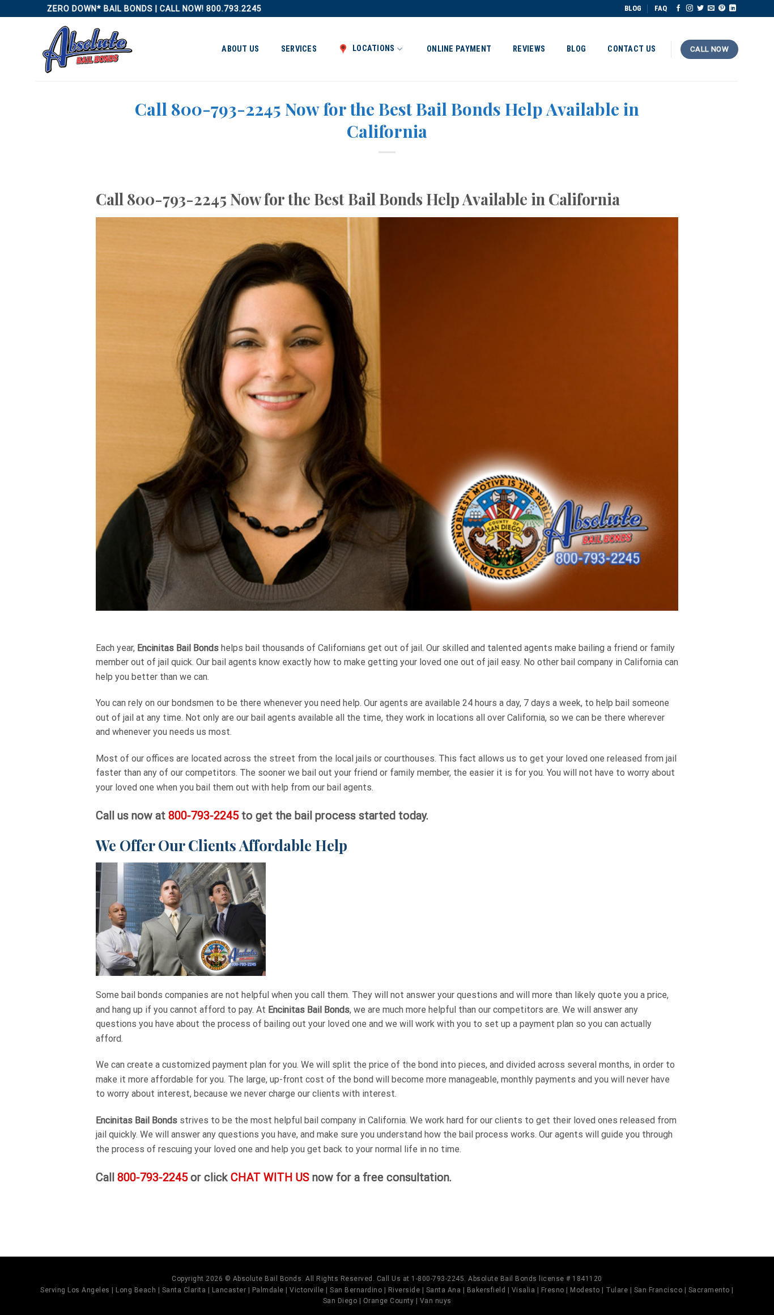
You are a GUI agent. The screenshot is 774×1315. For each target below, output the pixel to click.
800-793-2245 (203, 815)
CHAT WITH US (271, 1177)
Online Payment (459, 49)
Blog (576, 49)
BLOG (632, 8)
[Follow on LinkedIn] (732, 8)
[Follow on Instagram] (689, 8)
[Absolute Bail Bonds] (88, 49)
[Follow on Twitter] (700, 8)
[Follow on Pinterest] (721, 8)
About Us (240, 49)
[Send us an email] (711, 8)
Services (299, 49)
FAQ (660, 8)
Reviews (529, 49)
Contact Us (631, 49)
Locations (373, 48)
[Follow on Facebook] (678, 8)
